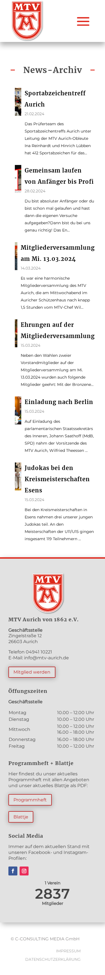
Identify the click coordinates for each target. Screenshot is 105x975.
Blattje (20, 817)
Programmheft (30, 799)
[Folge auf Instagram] (24, 871)
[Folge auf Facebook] (12, 871)
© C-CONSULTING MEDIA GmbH (45, 938)
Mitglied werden (31, 672)
